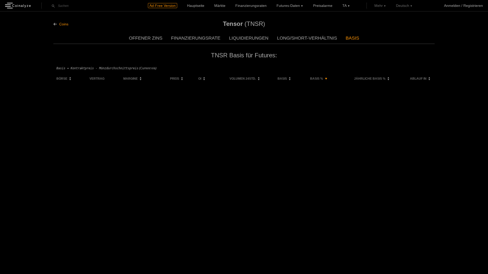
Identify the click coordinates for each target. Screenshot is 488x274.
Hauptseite (195, 6)
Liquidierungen (248, 38)
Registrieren (473, 6)
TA (344, 6)
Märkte (219, 6)
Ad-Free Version (162, 6)
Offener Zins (145, 38)
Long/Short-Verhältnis (307, 38)
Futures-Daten (288, 6)
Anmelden (452, 6)
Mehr (378, 6)
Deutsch (402, 6)
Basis (352, 38)
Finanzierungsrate (195, 38)
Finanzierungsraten (251, 6)
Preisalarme (322, 6)
